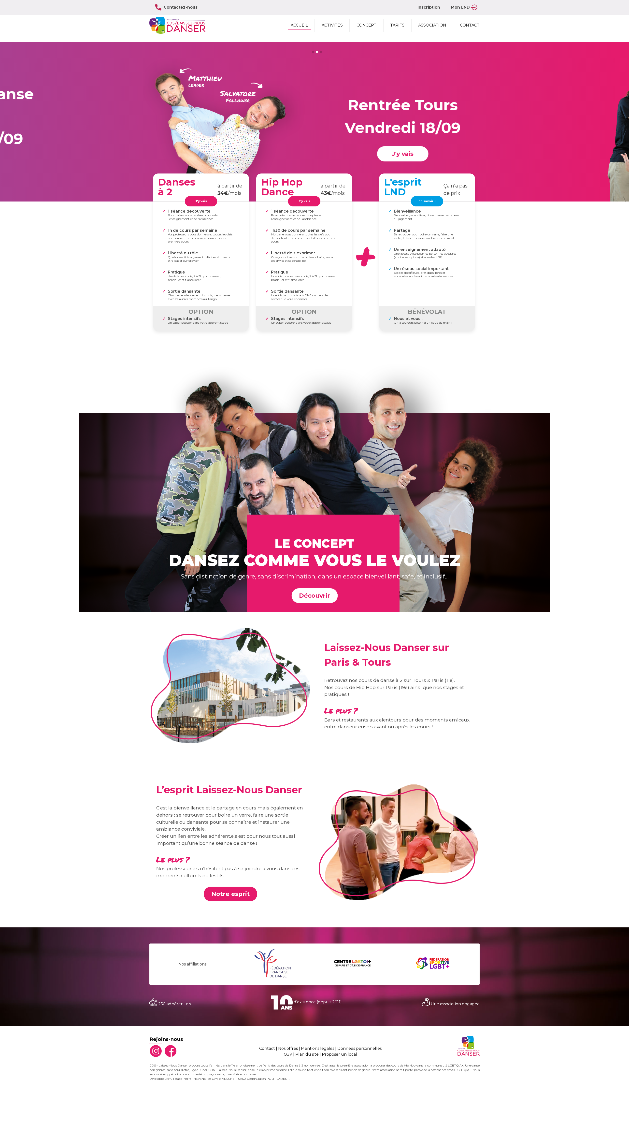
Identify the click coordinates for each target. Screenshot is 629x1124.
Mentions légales (317, 1048)
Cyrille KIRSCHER (224, 1079)
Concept (366, 25)
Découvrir (314, 595)
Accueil (299, 25)
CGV (288, 1054)
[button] (313, 52)
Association (432, 25)
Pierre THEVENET (195, 1079)
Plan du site (307, 1054)
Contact (470, 25)
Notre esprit (230, 893)
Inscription (428, 7)
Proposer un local (339, 1054)
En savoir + (427, 201)
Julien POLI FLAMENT (273, 1079)
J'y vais (390, 153)
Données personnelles (359, 1048)
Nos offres (288, 1048)
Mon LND (460, 7)
